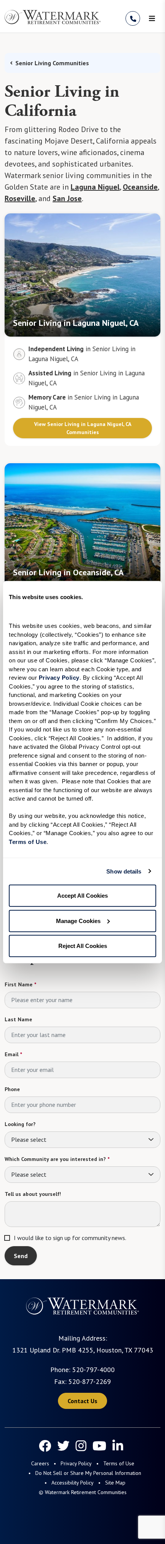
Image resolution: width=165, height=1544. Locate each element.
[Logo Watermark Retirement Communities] (53, 17)
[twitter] (63, 1446)
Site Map (115, 1482)
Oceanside (140, 187)
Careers (40, 1463)
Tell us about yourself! (33, 1194)
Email (13, 1054)
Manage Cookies (78, 920)
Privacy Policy (76, 1463)
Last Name (18, 1019)
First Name (20, 984)
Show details (123, 871)
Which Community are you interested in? (57, 1159)
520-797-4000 (93, 1369)
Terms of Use (118, 1463)
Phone (12, 1089)
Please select (28, 1139)
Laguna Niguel (95, 187)
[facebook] (45, 1446)
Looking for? (20, 1124)
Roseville (20, 198)
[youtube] (99, 1446)
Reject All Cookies (82, 946)
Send (21, 1256)
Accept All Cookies (82, 895)
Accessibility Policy (72, 1482)
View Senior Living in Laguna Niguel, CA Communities (82, 428)
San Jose (67, 198)
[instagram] (81, 1446)
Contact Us (82, 1401)
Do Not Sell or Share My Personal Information (88, 1473)
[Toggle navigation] (152, 18)
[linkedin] (117, 1446)
